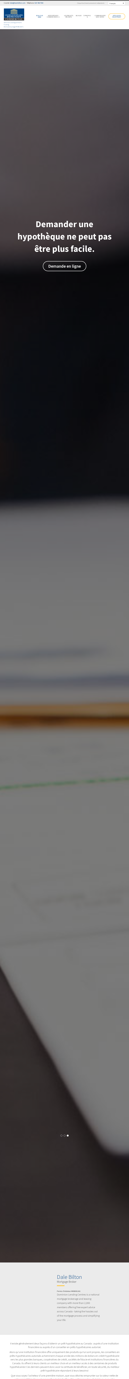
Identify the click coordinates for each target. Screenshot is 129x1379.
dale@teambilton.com (17, 3)
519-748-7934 (38, 3)
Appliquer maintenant (116, 16)
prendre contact (64, 278)
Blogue (79, 15)
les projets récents (68, 16)
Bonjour (39, 15)
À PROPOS (87, 15)
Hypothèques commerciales (52, 16)
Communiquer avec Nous (100, 16)
